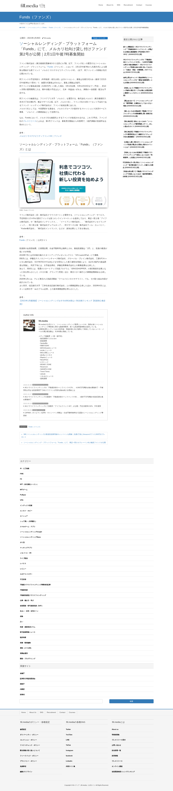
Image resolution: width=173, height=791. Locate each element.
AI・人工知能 (24, 468)
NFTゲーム (24, 490)
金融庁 (22, 673)
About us (115, 729)
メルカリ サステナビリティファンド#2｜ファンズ (40, 136)
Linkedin (69, 761)
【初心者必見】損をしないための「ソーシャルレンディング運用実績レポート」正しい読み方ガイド (137, 123)
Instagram (69, 750)
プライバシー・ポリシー (28, 761)
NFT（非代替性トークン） (29, 484)
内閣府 (22, 689)
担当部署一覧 (116, 750)
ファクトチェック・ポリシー (30, 745)
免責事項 (23, 766)
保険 (21, 616)
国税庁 (22, 684)
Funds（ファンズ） (99, 38)
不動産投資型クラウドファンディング (33, 595)
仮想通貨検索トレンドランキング (123, 772)
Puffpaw (23, 495)
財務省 (22, 694)
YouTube (69, 735)
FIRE (22, 474)
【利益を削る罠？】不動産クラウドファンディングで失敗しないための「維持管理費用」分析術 (138, 173)
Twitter (68, 729)
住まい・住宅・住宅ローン (29, 611)
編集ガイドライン (26, 772)
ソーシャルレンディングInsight (31, 532)
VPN (21, 500)
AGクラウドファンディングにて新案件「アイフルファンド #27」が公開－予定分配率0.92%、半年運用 (63, 406)
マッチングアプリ (26, 548)
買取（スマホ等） (26, 648)
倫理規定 (23, 729)
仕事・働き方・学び (27, 600)
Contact (62, 712)
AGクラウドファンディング (40, 384)
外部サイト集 (70, 766)
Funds (50, 67)
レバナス (23, 563)
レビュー (23, 569)
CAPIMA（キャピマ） (39, 410)
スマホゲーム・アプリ (27, 526)
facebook (69, 756)
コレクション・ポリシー (28, 740)
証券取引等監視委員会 (27, 678)
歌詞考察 (23, 637)
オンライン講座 (117, 766)
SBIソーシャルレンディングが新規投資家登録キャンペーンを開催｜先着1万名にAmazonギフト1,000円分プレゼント (63, 435)
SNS (41, 712)
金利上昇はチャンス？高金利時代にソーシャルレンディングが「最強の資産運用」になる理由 (137, 80)
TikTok (68, 745)
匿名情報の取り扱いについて (30, 750)
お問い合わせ (116, 745)
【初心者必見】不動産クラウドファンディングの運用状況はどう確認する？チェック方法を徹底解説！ (137, 134)
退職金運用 (24, 653)
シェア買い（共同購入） (28, 521)
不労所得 (23, 579)
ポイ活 (22, 542)
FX (21, 479)
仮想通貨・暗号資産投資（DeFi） (31, 606)
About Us (32, 712)
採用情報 (115, 756)
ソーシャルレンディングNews (30, 537)
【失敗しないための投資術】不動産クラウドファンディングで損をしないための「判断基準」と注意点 (137, 155)
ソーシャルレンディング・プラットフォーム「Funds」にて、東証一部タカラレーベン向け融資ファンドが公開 (65, 442)
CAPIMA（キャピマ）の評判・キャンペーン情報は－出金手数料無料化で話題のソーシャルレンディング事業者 (63, 414)
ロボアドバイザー (26, 574)
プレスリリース (29, 121)
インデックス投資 (26, 505)
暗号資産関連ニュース (27, 632)
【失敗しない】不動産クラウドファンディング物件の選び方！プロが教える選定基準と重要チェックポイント (137, 90)
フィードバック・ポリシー (29, 756)
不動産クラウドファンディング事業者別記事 (35, 585)
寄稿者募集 (115, 735)
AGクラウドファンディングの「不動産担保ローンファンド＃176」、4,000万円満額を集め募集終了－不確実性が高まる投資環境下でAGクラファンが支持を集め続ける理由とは (63, 389)
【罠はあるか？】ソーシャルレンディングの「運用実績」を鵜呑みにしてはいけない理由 (137, 103)
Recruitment (51, 712)
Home (23, 712)
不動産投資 (24, 590)
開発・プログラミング (27, 658)
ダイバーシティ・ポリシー (29, 735)
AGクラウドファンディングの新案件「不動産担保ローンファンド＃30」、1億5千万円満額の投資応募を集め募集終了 (63, 398)
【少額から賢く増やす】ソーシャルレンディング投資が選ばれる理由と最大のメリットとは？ (137, 144)
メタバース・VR (25, 553)
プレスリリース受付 (119, 740)
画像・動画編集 (25, 643)
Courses (72, 712)
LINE (67, 740)
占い (21, 622)
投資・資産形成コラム (27, 627)
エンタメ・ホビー (26, 511)
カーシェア (24, 516)
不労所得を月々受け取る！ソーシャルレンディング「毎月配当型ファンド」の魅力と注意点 (138, 165)
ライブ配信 (24, 558)
